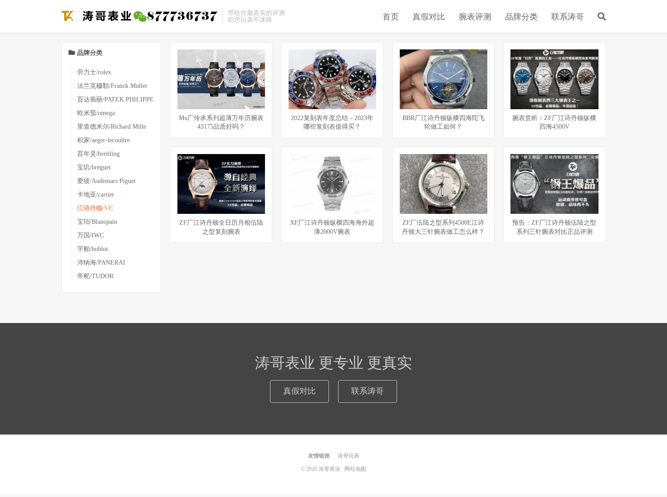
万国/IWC (90, 235)
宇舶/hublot (92, 249)
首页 (391, 16)
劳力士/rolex (94, 72)
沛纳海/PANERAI (101, 262)
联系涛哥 (567, 16)
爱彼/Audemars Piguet (106, 181)
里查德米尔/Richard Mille (111, 126)
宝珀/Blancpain (97, 221)
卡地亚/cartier (95, 194)
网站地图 (355, 469)
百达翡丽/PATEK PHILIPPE (115, 99)
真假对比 (428, 16)
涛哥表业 (139, 16)
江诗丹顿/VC (95, 208)
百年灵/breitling (98, 153)
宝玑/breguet (94, 167)
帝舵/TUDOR (95, 276)
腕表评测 (475, 16)
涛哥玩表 (348, 456)
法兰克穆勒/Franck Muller (112, 85)
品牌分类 (521, 16)
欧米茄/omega (96, 113)
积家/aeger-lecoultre (103, 140)
